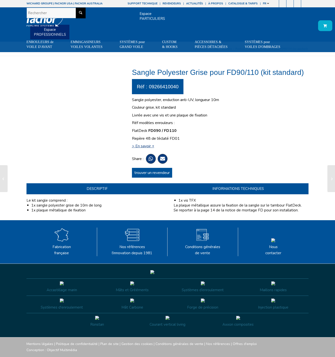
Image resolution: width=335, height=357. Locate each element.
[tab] (97, 188)
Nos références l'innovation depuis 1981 (132, 249)
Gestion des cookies (137, 344)
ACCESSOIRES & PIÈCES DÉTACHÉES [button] (211, 44)
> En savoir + (143, 146)
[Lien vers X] (297, 3)
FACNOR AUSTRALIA (89, 3)
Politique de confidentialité (77, 344)
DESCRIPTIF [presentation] (97, 188)
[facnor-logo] (44, 22)
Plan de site (109, 344)
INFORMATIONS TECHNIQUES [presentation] (238, 188)
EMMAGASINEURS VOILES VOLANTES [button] (87, 44)
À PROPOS (215, 3)
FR (265, 3)
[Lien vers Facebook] (275, 3)
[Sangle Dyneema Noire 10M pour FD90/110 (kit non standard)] (4, 178)
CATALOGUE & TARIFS (243, 3)
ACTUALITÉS (194, 3)
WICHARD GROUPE (39, 3)
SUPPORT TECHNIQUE (142, 3)
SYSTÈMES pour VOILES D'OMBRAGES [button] (262, 44)
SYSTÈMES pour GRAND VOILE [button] (132, 44)
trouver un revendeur (152, 172)
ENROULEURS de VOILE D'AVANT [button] (39, 44)
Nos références (218, 344)
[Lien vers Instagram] (282, 3)
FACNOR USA (64, 3)
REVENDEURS (172, 3)
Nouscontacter (273, 249)
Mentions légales (39, 344)
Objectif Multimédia (62, 350)
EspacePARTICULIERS (152, 16)
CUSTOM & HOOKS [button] (170, 44)
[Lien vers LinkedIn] (305, 3)
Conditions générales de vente (202, 249)
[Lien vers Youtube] (290, 3)
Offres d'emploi (245, 344)
